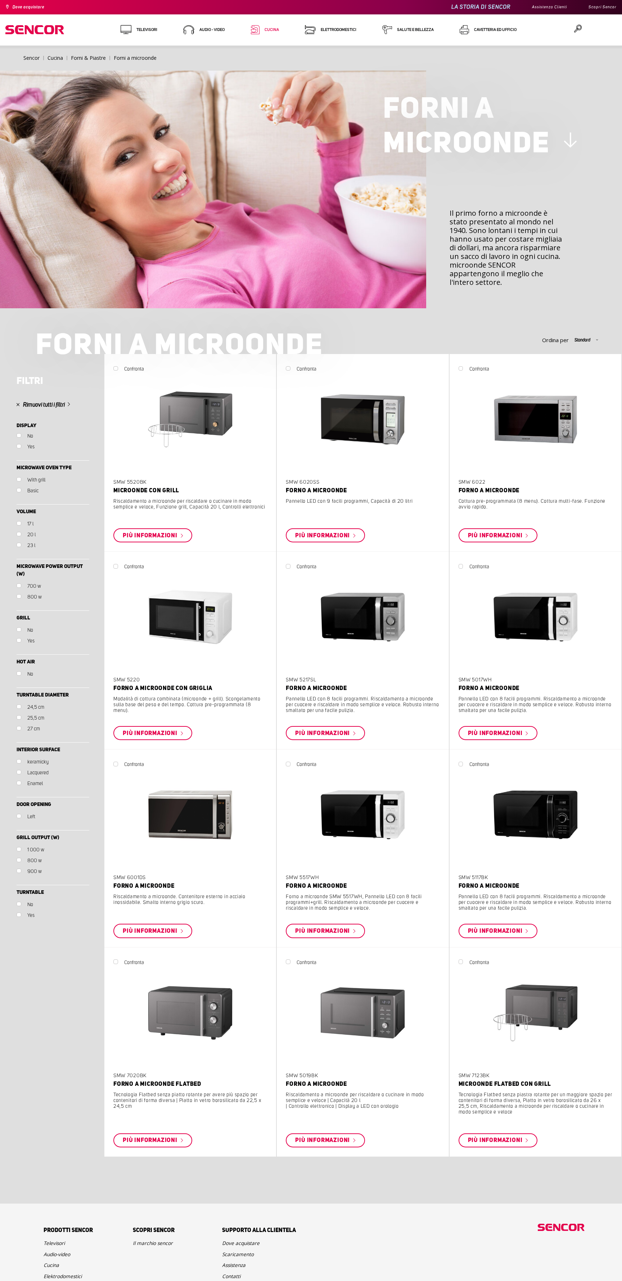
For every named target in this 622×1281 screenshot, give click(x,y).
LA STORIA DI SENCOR (468, 7)
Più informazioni (179, 572)
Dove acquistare (33, 7)
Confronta (160, 399)
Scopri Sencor (600, 7)
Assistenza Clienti (541, 7)
